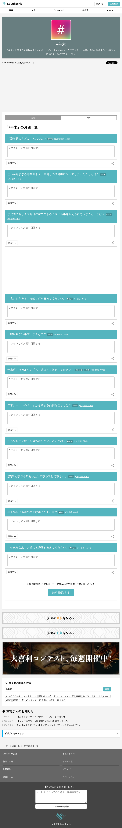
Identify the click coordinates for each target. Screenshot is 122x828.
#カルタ (79, 370)
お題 (34, 10)
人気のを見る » (61, 618)
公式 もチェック (14, 733)
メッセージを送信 (61, 806)
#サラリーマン (30, 696)
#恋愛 (52, 700)
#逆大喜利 (43, 700)
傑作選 (85, 10)
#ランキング (31, 700)
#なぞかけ (87, 696)
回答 (11, 10)
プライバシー (68, 769)
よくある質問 (68, 754)
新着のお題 (67, 761)
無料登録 (114, 4)
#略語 (78, 696)
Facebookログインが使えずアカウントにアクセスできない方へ (48, 725)
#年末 (50, 139)
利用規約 (7, 769)
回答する (12, 163)
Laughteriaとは (10, 754)
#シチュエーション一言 (64, 696)
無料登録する (61, 592)
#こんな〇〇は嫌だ (14, 696)
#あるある (61, 700)
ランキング (59, 10)
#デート (97, 696)
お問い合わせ (68, 777)
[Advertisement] (61, 88)
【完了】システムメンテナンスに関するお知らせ (41, 716)
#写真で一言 (18, 700)
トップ (5, 746)
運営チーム (8, 777)
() (62, 139)
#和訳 (8, 700)
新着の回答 (8, 761)
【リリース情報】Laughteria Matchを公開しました (42, 721)
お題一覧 (16, 746)
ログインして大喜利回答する (24, 148)
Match (110, 10)
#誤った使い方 (45, 696)
